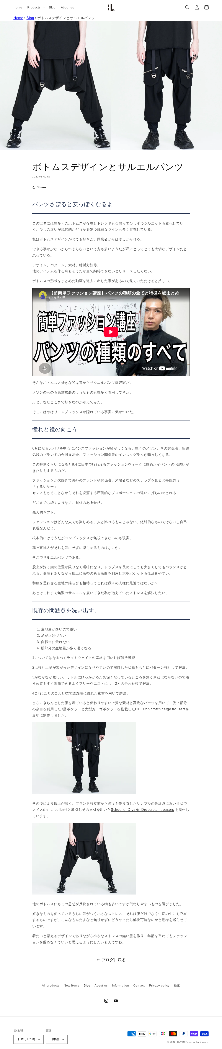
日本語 (54, 1039)
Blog (30, 18)
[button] (35, 7)
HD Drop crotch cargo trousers (160, 709)
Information (120, 985)
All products (50, 985)
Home (18, 18)
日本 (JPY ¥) (26, 1039)
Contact (139, 985)
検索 (177, 985)
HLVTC (181, 1042)
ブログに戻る (114, 960)
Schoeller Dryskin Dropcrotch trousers (142, 809)
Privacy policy (159, 985)
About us (101, 985)
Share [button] (41, 187)
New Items (71, 985)
